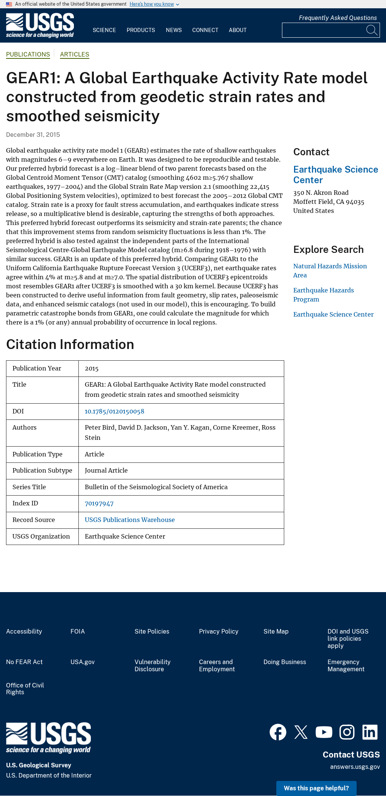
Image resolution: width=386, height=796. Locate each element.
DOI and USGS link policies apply (348, 638)
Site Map (276, 631)
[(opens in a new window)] (278, 731)
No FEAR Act (24, 662)
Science (104, 30)
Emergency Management (346, 666)
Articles (74, 54)
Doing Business (284, 662)
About (238, 30)
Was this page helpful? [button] (316, 788)
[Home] (40, 36)
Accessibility (24, 631)
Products (141, 30)
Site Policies (152, 631)
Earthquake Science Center (333, 314)
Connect (205, 30)
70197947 (99, 503)
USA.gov (82, 662)
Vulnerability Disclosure (153, 666)
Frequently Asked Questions (338, 17)
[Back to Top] (358, 768)
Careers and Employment (217, 666)
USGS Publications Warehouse (130, 520)
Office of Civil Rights (25, 689)
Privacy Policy (219, 631)
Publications (28, 54)
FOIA (77, 631)
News (174, 30)
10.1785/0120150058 (114, 411)
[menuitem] (104, 25)
